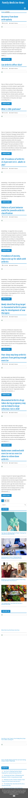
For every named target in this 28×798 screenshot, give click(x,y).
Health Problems (14, 23)
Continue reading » (6, 59)
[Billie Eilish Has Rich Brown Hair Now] (14, 615)
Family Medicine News (13, 2)
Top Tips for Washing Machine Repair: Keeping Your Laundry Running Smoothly (13, 533)
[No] (26, 793)
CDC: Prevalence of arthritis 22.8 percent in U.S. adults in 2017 (13, 162)
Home (2, 12)
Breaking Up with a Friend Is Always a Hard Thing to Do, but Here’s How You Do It (13, 580)
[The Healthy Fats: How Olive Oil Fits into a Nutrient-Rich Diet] (14, 601)
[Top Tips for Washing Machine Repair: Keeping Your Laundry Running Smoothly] (14, 530)
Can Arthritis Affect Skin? (11, 65)
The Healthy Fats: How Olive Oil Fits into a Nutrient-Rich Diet (11, 604)
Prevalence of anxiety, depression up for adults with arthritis (13, 259)
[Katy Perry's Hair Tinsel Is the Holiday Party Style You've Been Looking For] (14, 635)
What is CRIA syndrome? (11, 109)
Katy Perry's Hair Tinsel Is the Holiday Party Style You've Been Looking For (13, 739)
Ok (14, 795)
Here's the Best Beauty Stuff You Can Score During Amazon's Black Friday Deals (13, 760)
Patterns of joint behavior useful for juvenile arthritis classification (12, 210)
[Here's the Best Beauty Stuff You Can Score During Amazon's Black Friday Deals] (14, 745)
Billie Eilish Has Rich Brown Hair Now (10, 630)
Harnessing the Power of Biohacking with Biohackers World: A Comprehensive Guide (11, 557)
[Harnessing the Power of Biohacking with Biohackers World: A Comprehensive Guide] (14, 554)
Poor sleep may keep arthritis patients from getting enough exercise (13, 358)
